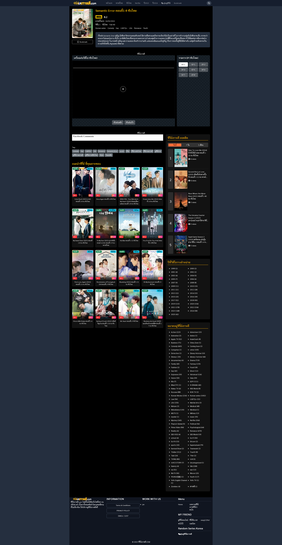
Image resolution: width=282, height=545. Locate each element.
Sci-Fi (192, 438)
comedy (75, 151)
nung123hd (205, 520)
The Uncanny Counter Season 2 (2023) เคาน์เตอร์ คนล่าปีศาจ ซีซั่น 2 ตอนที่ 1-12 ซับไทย (198, 218)
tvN (191, 459)
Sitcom (192, 441)
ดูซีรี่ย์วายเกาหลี (78, 155)
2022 (192, 307)
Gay (117, 28)
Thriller (173, 452)
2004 (192, 275)
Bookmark (178, 3)
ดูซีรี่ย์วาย (158, 151)
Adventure (194, 332)
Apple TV (174, 339)
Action (173, 332)
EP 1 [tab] (183, 64)
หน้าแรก (109, 3)
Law (172, 399)
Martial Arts (194, 402)
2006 (192, 279)
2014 (192, 293)
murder (173, 417)
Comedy (111, 28)
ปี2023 (146, 3)
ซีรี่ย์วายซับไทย (136, 151)
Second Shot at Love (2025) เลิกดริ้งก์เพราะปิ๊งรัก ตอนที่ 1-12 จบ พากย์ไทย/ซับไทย (197, 174)
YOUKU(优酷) (176, 477)
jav (143, 504)
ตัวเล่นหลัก (118, 122)
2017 (173, 300)
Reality (173, 431)
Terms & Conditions (123, 505)
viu (172, 469)
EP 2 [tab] (193, 64)
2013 (173, 293)
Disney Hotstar (195, 353)
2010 (192, 286)
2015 (173, 296)
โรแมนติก (109, 155)
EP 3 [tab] (203, 64)
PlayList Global (176, 424)
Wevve (192, 473)
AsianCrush (194, 339)
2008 (192, 282)
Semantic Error (112, 151)
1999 (173, 268)
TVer (192, 455)
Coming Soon (195, 346)
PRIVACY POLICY (123, 510)
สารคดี (192, 486)
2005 (173, 279)
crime (192, 350)
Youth (145, 28)
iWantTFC (174, 385)
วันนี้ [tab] (175, 145)
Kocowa (174, 392)
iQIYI (192, 381)
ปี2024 (155, 3)
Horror (173, 378)
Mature (174, 406)
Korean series (101, 28)
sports (173, 445)
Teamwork (194, 448)
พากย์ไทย (119, 3)
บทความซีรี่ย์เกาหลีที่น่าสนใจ (194, 507)
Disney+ (174, 357)
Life (130, 28)
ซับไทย (129, 3)
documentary (176, 360)
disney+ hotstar (196, 357)
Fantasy (193, 364)
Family (173, 364)
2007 (173, 282)
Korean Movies (176, 395)
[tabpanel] (188, 200)
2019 (173, 304)
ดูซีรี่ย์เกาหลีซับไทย (91, 155)
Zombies (174, 486)
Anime (192, 335)
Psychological (195, 427)
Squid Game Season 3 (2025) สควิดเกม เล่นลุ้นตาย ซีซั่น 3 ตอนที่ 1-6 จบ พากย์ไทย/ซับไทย (197, 239)
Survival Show (176, 448)
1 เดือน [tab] (200, 145)
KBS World (194, 388)
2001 (173, 272)
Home (180, 504)
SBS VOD (174, 434)
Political (193, 424)
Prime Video (175, 427)
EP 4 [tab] (183, 69)
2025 (173, 314)
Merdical (193, 410)
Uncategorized (195, 462)
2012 (192, 289)
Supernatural (195, 445)
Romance (137, 28)
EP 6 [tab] (203, 69)
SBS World (194, 434)
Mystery (174, 420)
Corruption (175, 350)
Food (192, 367)
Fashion (174, 367)
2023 (173, 311)
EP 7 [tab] (183, 75)
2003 (173, 275)
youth (122, 151)
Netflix (137, 3)
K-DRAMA (194, 385)
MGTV (173, 413)
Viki (191, 466)
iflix (172, 381)
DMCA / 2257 (123, 516)
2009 (173, 286)
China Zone (194, 342)
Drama (192, 360)
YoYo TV (193, 480)
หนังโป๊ (180, 523)
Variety (173, 466)
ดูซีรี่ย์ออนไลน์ (183, 520)
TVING (173, 459)
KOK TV (193, 392)
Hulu (191, 378)
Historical (193, 374)
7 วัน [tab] (188, 145)
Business (174, 342)
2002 (192, 272)
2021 (173, 307)
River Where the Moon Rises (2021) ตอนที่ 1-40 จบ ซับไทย (197, 196)
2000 (192, 268)
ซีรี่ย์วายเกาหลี (148, 151)
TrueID (192, 452)
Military (193, 413)
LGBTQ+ (124, 28)
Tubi (172, 455)
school (173, 438)
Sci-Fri (173, 441)
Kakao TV (174, 388)
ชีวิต (127, 151)
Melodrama (175, 410)
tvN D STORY (176, 462)
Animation (175, 335)
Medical (193, 406)
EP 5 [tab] (193, 69)
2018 (192, 300)
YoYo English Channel (179, 480)
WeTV (173, 473)
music (192, 417)
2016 (192, 296)
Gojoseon (174, 374)
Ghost (192, 371)
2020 (192, 304)
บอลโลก (192, 523)
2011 (173, 289)
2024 (192, 311)
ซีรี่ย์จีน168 (193, 520)
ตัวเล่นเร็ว (129, 122)
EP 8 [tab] (193, 75)
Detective (175, 353)
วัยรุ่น (101, 155)
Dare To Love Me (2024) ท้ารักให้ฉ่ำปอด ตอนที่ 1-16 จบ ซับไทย (197, 153)
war (191, 469)
